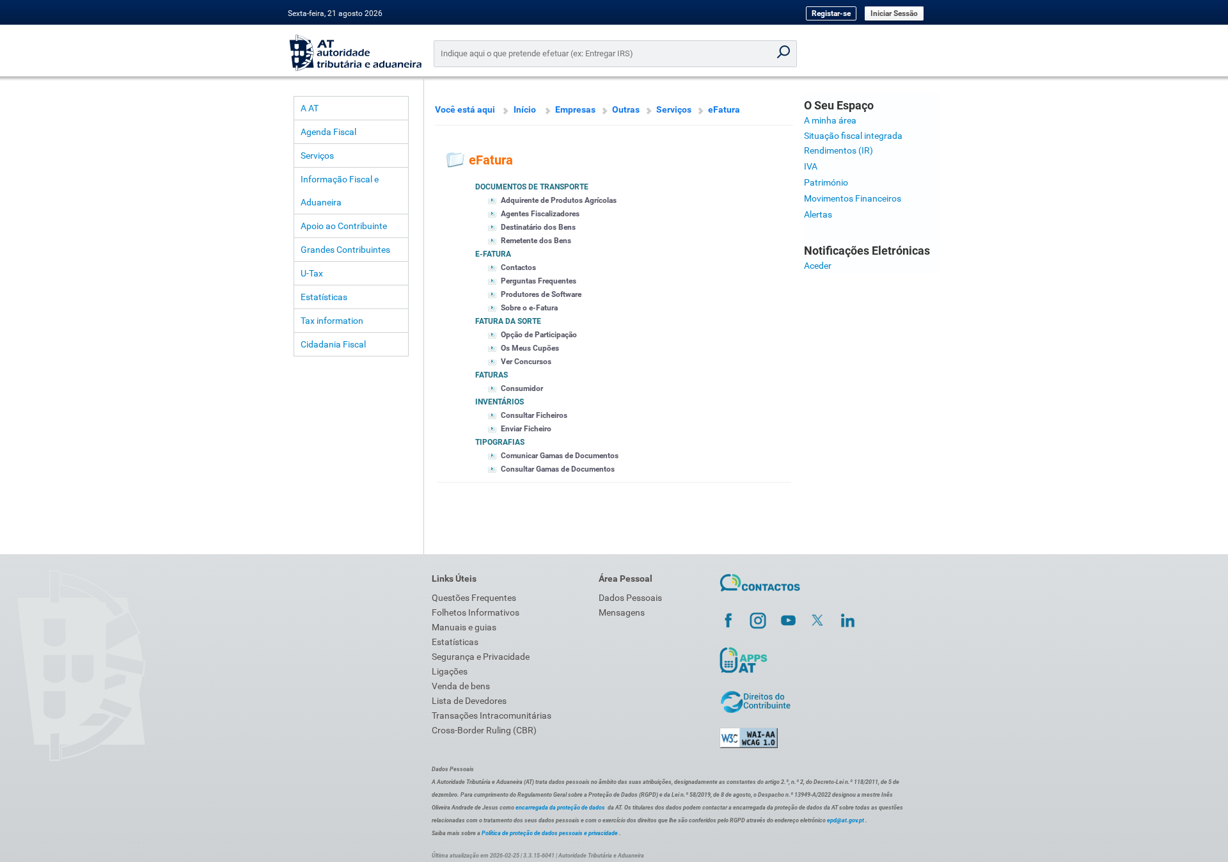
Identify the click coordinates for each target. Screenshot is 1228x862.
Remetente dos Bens (536, 240)
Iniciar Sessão (894, 13)
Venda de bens (461, 686)
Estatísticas (324, 297)
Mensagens (622, 612)
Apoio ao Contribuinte (344, 226)
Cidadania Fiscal (333, 344)
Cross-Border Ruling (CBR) (484, 730)
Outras (626, 109)
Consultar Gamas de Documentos (558, 469)
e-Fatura (493, 254)
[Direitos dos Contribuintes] (755, 711)
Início (525, 109)
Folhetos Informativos (475, 612)
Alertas (818, 214)
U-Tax (312, 273)
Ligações (450, 671)
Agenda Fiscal (328, 132)
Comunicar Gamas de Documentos (559, 455)
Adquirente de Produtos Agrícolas (559, 200)
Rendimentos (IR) (838, 150)
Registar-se (831, 13)
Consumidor (522, 388)
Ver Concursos (526, 361)
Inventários (499, 401)
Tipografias (499, 442)
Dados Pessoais (630, 598)
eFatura (724, 109)
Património (826, 182)
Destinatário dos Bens (538, 227)
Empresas (575, 109)
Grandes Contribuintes (345, 249)
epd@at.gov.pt (845, 820)
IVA (810, 166)
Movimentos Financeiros (852, 198)
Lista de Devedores (469, 701)
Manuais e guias (464, 627)
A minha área (830, 120)
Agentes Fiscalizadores (540, 213)
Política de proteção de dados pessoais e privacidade (550, 833)
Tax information (332, 320)
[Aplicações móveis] (743, 672)
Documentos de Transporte (531, 186)
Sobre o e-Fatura (529, 307)
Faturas (491, 375)
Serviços (317, 155)
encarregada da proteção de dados (560, 807)
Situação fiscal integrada (853, 136)
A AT (310, 108)
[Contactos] (760, 593)
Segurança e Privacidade (481, 656)
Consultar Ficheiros (534, 415)
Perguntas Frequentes (538, 280)
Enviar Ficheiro (526, 428)
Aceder (817, 265)
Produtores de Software (541, 294)
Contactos (518, 267)
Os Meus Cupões (530, 348)
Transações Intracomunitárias (491, 715)
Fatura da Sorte (508, 321)
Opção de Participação (539, 334)
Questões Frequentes (474, 598)
